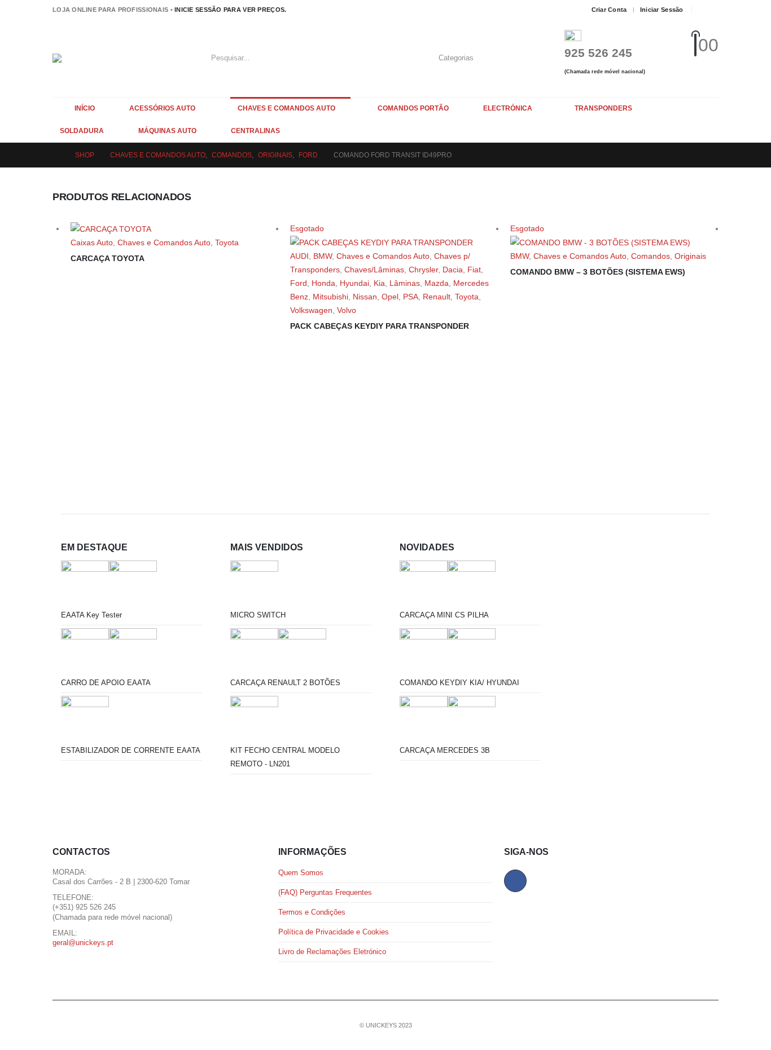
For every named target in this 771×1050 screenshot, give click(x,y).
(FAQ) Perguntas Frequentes (325, 893)
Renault (436, 296)
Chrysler (423, 269)
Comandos (650, 256)
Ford (298, 283)
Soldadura (82, 131)
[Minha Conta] (676, 57)
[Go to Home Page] (55, 155)
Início (85, 108)
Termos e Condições (311, 912)
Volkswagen (311, 310)
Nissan (365, 296)
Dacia (453, 269)
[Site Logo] (123, 58)
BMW (322, 256)
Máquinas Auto (167, 131)
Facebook (515, 881)
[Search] (521, 58)
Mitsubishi (330, 296)
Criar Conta (609, 9)
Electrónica (507, 108)
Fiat (474, 269)
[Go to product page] (175, 229)
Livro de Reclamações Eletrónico (332, 952)
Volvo (346, 310)
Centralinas (255, 131)
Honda (323, 283)
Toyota (227, 242)
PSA (410, 296)
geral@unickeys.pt (82, 943)
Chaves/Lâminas (374, 269)
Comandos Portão (413, 108)
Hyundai (354, 283)
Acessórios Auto (162, 108)
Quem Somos (300, 873)
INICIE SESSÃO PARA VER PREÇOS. (230, 9)
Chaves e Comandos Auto (286, 108)
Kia (379, 283)
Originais (690, 256)
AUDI (299, 256)
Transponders (603, 108)
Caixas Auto (92, 242)
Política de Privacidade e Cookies (333, 932)
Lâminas (404, 283)
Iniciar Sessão (662, 9)
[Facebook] (707, 9)
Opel (390, 296)
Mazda (436, 283)
